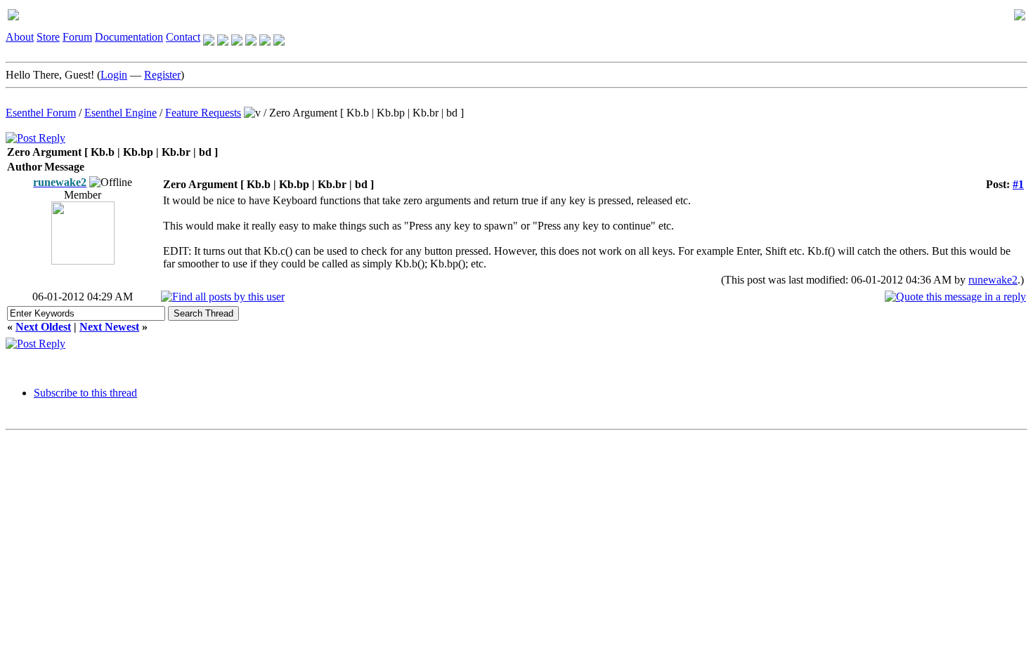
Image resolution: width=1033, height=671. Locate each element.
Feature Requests (203, 113)
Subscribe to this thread (85, 393)
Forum (77, 37)
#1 (1018, 184)
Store (48, 37)
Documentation (129, 37)
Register (162, 75)
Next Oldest (43, 327)
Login (113, 75)
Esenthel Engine (120, 113)
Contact (183, 37)
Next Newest (109, 327)
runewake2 (993, 280)
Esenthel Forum (41, 113)
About (20, 37)
